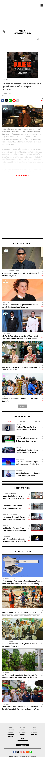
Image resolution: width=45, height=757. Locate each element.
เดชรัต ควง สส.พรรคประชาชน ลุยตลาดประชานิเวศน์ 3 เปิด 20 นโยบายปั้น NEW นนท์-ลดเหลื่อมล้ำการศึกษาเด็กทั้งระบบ (21, 707)
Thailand (13, 515)
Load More (22, 713)
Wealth (22, 727)
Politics (5, 610)
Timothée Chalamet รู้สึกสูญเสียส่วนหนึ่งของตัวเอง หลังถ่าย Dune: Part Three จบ (20, 305)
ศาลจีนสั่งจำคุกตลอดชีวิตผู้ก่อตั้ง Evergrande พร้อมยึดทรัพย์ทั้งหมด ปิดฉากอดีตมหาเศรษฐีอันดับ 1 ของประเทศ (27, 462)
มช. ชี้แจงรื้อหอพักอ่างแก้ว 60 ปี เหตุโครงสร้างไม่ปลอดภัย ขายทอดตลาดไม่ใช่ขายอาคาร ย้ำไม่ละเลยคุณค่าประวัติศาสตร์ (19, 676)
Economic (20, 459)
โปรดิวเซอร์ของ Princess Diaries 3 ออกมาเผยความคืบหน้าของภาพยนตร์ (21, 368)
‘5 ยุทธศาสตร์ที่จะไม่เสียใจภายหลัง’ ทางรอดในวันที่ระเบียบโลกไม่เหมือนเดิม (14, 518)
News (11, 727)
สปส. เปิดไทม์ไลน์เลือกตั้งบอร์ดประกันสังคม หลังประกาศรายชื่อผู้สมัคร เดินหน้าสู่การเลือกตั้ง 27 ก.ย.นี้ (14, 540)
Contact (34, 734)
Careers (22, 732)
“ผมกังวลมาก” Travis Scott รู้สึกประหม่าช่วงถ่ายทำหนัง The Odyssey (20, 274)
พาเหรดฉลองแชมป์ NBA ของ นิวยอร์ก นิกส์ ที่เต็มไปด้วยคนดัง (20, 400)
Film (3, 80)
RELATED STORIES (22, 243)
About (22, 734)
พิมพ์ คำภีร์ (7, 93)
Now (34, 730)
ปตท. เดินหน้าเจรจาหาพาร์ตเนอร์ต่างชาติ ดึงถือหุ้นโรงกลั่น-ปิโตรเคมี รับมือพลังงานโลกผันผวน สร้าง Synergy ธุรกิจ (28, 474)
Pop (34, 727)
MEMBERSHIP (22, 745)
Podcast (10, 730)
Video (22, 730)
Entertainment (8, 271)
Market (19, 471)
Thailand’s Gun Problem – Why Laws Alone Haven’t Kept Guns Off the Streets (13, 506)
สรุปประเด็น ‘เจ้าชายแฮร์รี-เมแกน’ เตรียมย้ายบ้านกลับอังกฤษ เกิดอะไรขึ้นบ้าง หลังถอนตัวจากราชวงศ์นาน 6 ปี (14, 529)
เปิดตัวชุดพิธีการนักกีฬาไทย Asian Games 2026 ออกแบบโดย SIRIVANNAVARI (27, 428)
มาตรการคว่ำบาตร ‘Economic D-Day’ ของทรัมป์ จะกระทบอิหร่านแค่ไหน (27, 439)
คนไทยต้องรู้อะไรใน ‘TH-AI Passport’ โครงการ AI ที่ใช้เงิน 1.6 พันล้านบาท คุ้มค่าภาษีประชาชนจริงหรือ (14, 497)
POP (8, 80)
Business (5, 579)
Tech (14, 494)
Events (34, 732)
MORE (22, 406)
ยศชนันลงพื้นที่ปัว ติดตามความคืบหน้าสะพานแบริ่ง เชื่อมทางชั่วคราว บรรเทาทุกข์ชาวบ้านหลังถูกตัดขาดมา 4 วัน (21, 613)
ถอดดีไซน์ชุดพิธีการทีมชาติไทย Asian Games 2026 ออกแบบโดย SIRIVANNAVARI (27, 451)
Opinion (10, 732)
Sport (4, 396)
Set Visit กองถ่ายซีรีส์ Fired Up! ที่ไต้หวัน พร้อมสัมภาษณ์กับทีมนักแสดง (19, 645)
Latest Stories (22, 551)
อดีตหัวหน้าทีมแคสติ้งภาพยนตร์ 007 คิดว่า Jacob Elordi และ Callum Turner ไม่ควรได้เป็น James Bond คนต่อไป (20, 337)
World (18, 436)
